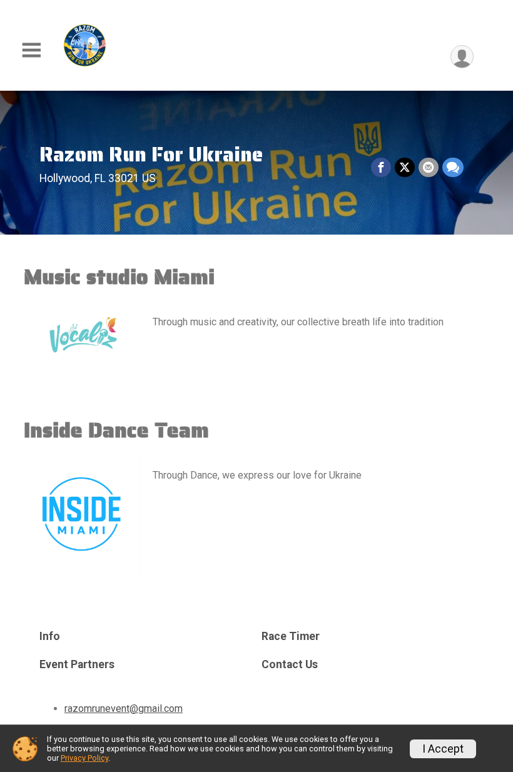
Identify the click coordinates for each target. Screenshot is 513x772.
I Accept (443, 749)
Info (49, 636)
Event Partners (76, 664)
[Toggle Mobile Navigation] (31, 50)
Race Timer (291, 636)
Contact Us (290, 664)
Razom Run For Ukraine (151, 154)
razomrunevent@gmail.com (123, 708)
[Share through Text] (453, 168)
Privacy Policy (84, 758)
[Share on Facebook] (381, 168)
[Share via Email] (429, 168)
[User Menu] (462, 56)
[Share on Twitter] (405, 168)
